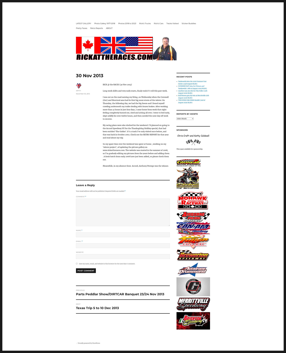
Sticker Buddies (189, 23)
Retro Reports (96, 28)
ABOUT (109, 28)
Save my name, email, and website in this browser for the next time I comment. (107, 264)
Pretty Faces (81, 28)
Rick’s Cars (158, 23)
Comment (81, 197)
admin (78, 90)
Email (79, 241)
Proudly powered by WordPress (89, 343)
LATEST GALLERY (83, 23)
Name (79, 230)
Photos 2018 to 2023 (127, 23)
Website (80, 252)
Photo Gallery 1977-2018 (104, 23)
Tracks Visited (172, 23)
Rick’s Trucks (145, 23)
